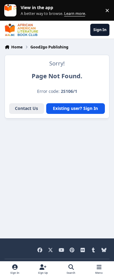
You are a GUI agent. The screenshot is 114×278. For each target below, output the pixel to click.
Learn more (11, 10)
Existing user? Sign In (75, 108)
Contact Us (26, 108)
